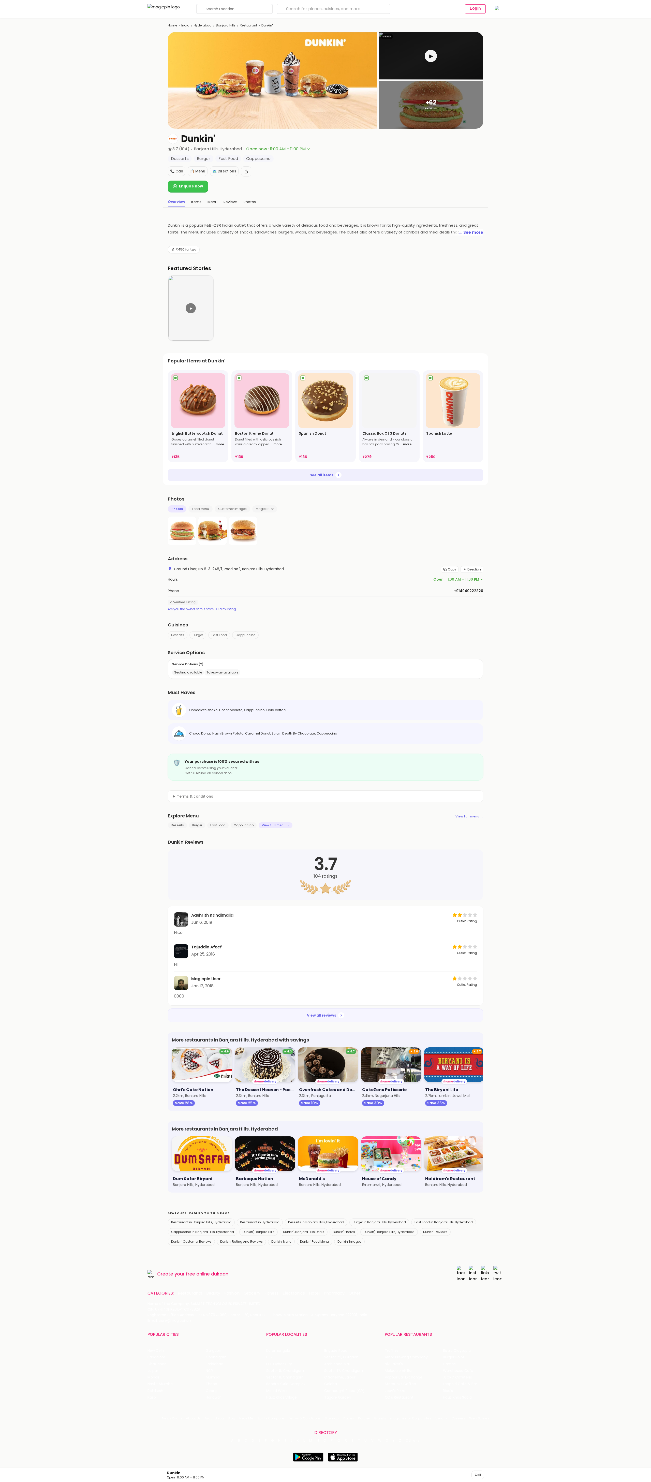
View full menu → (469, 816)
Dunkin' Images (349, 1241)
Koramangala (278, 1350)
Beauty (213, 1293)
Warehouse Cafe (458, 1370)
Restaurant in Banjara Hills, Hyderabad (201, 1222)
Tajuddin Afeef (206, 947)
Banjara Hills (225, 25)
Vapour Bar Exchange (403, 1377)
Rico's (448, 1390)
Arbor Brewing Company (406, 1357)
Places (348, 1418)
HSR (269, 1357)
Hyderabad (203, 25)
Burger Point (453, 1357)
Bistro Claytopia (457, 1350)
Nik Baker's (394, 1364)
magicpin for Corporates (410, 1418)
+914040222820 (468, 590)
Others (413, 1440)
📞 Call (176, 171)
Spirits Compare (270, 1418)
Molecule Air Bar (399, 1370)
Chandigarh (216, 1357)
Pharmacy (334, 1293)
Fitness (271, 1293)
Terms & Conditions (304, 1418)
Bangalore (156, 1357)
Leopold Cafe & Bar (460, 1384)
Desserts (177, 635)
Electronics (294, 1293)
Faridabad (214, 1364)
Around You (214, 1418)
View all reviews (321, 1015)
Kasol (152, 1397)
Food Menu (200, 509)
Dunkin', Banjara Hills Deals (303, 1232)
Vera (439, 1418)
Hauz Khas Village (281, 1397)
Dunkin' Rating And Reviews (241, 1241)
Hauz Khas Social (457, 1397)
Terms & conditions (195, 796)
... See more (471, 232)
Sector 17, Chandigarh (343, 1370)
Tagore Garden (337, 1397)
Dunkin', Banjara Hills (258, 1232)
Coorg (211, 1390)
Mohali (153, 1377)
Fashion (232, 1293)
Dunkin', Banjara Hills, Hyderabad (389, 1232)
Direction (474, 569)
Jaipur (152, 1370)
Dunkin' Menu (281, 1241)
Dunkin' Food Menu (314, 1241)
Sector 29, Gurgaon (341, 1357)
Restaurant (248, 25)
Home (172, 25)
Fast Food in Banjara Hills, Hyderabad (444, 1222)
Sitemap (332, 1418)
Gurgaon (213, 1350)
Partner (364, 1418)
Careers (458, 1418)
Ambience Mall (337, 1364)
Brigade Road (335, 1350)
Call (478, 1475)
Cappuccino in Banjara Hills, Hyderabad (202, 1232)
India (185, 25)
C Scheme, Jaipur (340, 1377)
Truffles (391, 1350)
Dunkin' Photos (344, 1232)
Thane (211, 1384)
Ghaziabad (157, 1364)
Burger (198, 635)
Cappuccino (245, 635)
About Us (193, 1418)
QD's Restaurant (399, 1397)
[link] (198, 416)
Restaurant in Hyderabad (259, 1222)
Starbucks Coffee (400, 1384)
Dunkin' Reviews (435, 1232)
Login (475, 8)
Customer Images (232, 509)
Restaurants (190, 1293)
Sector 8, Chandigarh (285, 1370)
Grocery (252, 1293)
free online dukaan (207, 1274)
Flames (449, 1364)
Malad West (276, 1390)
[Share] (246, 171)
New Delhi (156, 1350)
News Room (172, 1418)
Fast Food (219, 635)
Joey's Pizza (395, 1390)
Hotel (314, 1293)
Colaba (330, 1384)
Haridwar (213, 1397)
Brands (380, 1418)
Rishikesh (155, 1390)
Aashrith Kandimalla (212, 915)
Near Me (246, 1418)
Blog (231, 1418)
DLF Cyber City (279, 1364)
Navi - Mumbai (160, 1384)
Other (355, 1293)
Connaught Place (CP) (344, 1390)
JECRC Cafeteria (457, 1377)
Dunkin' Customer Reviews (191, 1241)
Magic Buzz (265, 509)
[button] (431, 56)
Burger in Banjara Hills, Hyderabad (379, 1222)
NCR (209, 1370)
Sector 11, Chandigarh (285, 1377)
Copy (452, 569)
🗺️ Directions (224, 171)
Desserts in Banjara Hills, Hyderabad (316, 1222)
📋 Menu (197, 171)
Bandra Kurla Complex (285, 1384)
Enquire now (191, 186)
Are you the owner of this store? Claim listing (202, 609)
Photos (177, 509)
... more (218, 444)
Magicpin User (206, 979)
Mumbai (213, 1377)
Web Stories (479, 1418)
